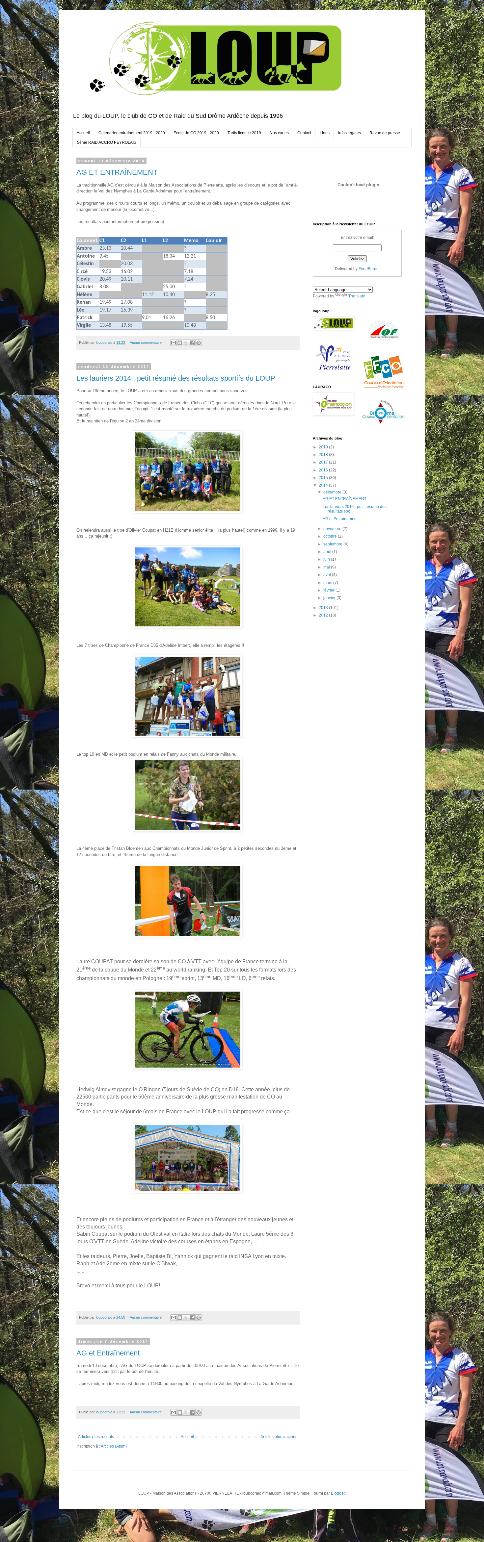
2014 (324, 485)
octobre (330, 536)
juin (327, 559)
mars (328, 582)
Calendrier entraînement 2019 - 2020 (131, 133)
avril (327, 574)
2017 (324, 462)
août (327, 551)
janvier (329, 597)
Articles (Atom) (114, 1446)
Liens (325, 133)
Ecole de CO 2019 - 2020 (196, 133)
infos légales (349, 133)
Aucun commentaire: (147, 342)
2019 (324, 447)
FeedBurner (369, 268)
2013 (324, 607)
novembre (332, 528)
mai (327, 567)
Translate (356, 296)
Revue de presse (384, 133)
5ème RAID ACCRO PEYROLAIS (106, 142)
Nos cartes (279, 133)
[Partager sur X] (186, 343)
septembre (333, 544)
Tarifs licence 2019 (244, 133)
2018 (324, 454)
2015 (324, 477)
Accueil (83, 133)
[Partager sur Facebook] (192, 343)
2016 (324, 470)
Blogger (338, 1493)
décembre (332, 492)
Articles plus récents (96, 1436)
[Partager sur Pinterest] (198, 343)
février (329, 590)
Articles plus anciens (278, 1436)
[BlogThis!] (179, 343)
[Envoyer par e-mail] (173, 343)
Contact (304, 133)
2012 (324, 615)
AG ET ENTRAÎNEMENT (116, 172)
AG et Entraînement (108, 1353)
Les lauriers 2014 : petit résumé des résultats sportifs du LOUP (175, 378)
